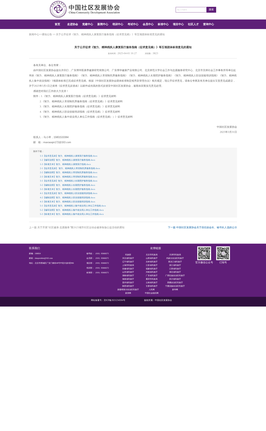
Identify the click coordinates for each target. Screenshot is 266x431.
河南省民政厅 (152, 272)
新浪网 (128, 293)
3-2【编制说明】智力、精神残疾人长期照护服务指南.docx (67, 185)
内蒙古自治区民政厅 (175, 258)
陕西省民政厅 (128, 286)
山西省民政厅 (152, 258)
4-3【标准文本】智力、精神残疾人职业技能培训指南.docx (67, 201)
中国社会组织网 (152, 293)
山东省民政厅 (128, 272)
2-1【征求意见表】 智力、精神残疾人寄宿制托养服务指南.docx (70, 168)
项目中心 (178, 24)
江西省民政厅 (175, 269)
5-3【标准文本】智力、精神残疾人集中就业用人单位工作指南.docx (72, 214)
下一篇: (202, 227)
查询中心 (208, 24)
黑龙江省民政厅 (175, 262)
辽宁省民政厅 (128, 262)
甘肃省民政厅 (152, 286)
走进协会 (72, 24)
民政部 (128, 255)
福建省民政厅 (152, 269)
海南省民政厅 (128, 279)
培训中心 (117, 24)
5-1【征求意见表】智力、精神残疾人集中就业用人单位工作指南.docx (73, 205)
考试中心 (133, 24)
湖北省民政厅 (175, 272)
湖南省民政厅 (128, 275)
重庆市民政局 (152, 279)
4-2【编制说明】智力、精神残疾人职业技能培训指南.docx (67, 197)
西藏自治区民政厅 (175, 282)
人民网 (152, 289)
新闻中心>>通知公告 (40, 34)
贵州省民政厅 (128, 282)
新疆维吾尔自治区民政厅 (128, 289)
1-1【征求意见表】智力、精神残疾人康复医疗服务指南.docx (68, 156)
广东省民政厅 (152, 275)
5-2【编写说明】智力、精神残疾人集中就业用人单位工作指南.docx (72, 210)
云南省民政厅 (152, 282)
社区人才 (193, 24)
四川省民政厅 (175, 279)
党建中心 (87, 24)
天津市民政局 (175, 255)
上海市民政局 (128, 265)
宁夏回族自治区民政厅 (175, 286)
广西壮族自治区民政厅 (175, 275)
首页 (57, 24)
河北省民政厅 (128, 258)
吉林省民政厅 (152, 262)
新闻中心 (102, 24)
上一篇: (76, 227)
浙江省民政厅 (175, 265)
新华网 (175, 289)
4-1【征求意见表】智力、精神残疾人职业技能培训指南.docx (68, 193)
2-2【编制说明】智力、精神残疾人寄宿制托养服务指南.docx (68, 172)
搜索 (211, 9)
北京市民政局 (152, 255)
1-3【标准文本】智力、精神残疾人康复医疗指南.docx (65, 164)
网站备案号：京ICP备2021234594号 (108, 300)
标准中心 (163, 24)
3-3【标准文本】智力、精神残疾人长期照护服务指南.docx (67, 189)
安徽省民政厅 (128, 269)
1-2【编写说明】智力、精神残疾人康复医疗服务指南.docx (67, 160)
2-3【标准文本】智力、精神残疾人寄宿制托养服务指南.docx (68, 176)
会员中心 (148, 24)
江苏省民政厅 (152, 265)
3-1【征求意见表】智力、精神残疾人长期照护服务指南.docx (68, 181)
